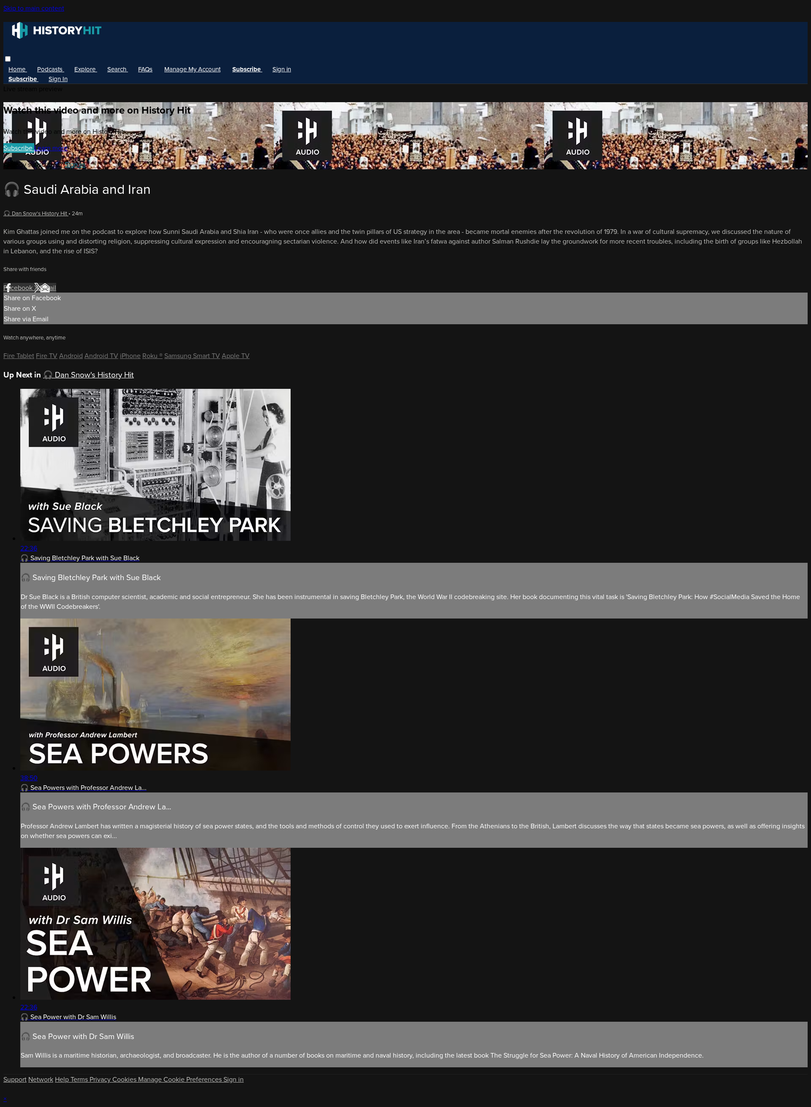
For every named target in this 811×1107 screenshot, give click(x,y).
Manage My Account (192, 69)
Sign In (58, 79)
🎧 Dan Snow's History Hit (35, 213)
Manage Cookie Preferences (180, 1079)
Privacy (101, 1079)
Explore (85, 69)
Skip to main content (33, 8)
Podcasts (50, 69)
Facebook (18, 288)
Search (117, 69)
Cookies (125, 1079)
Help (63, 1079)
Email (48, 288)
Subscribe (18, 148)
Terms (80, 1079)
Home (17, 69)
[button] (8, 59)
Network (40, 1079)
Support (15, 1079)
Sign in (281, 69)
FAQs (145, 69)
